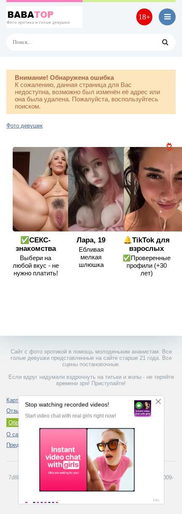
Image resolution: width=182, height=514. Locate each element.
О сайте (16, 434)
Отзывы (16, 411)
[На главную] (44, 17)
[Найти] (165, 42)
